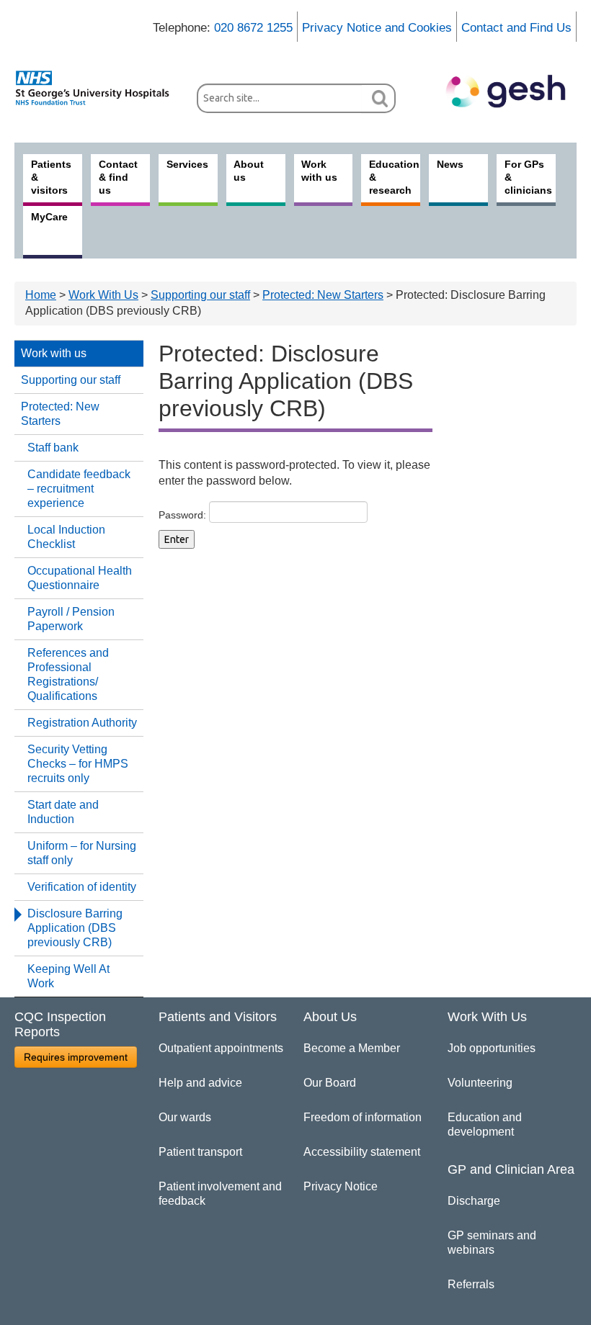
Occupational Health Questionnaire (79, 578)
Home (40, 295)
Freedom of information (362, 1117)
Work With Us (103, 295)
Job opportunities (492, 1048)
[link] (98, 88)
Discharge (474, 1201)
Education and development (485, 1124)
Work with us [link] (319, 170)
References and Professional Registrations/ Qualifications (68, 674)
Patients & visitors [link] (51, 177)
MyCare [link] (49, 217)
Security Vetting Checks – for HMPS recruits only (77, 763)
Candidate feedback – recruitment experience (78, 488)
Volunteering (480, 1083)
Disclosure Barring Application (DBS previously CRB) (75, 927)
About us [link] (249, 170)
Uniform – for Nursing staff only (81, 853)
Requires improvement (76, 1057)
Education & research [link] (394, 177)
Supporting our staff (200, 295)
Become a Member (351, 1048)
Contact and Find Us (516, 28)
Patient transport (200, 1152)
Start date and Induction (63, 812)
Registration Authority (82, 723)
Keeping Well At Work (68, 976)
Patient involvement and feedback (220, 1193)
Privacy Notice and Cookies (377, 28)
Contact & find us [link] (118, 177)
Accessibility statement (361, 1152)
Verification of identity (81, 887)
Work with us (53, 353)
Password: (184, 514)
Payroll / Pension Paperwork (71, 619)
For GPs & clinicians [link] (528, 177)
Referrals (471, 1284)
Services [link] (187, 164)
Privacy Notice (340, 1186)
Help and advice (200, 1083)
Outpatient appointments (221, 1048)
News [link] (450, 164)
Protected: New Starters (322, 295)
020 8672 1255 (253, 28)
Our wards (185, 1117)
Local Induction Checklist (66, 537)
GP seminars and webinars (492, 1242)
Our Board (329, 1083)
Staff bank (53, 447)
